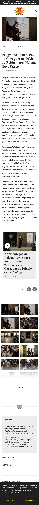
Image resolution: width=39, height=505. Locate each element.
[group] (19, 255)
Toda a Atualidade (21, 46)
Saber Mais (29, 500)
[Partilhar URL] (34, 289)
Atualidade (9, 46)
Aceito (10, 500)
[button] (36, 11)
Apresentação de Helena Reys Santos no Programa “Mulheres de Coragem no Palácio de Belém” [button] (18, 263)
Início (4, 46)
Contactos (6, 481)
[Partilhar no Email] (29, 289)
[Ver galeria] (10, 309)
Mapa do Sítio (16, 481)
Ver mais (19, 387)
